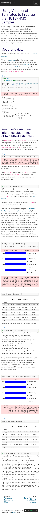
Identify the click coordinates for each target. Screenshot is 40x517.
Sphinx (14, 512)
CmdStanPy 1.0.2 (8, 3)
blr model (12, 60)
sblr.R (16, 67)
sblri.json (26, 64)
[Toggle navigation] (35, 3)
